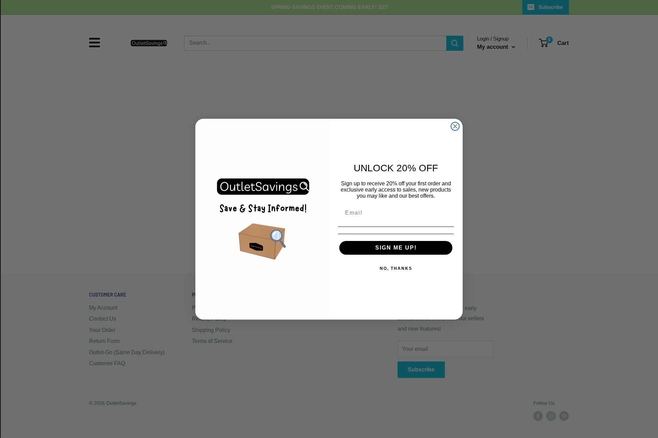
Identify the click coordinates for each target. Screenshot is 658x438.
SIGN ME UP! (396, 248)
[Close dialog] (455, 126)
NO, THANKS (396, 268)
